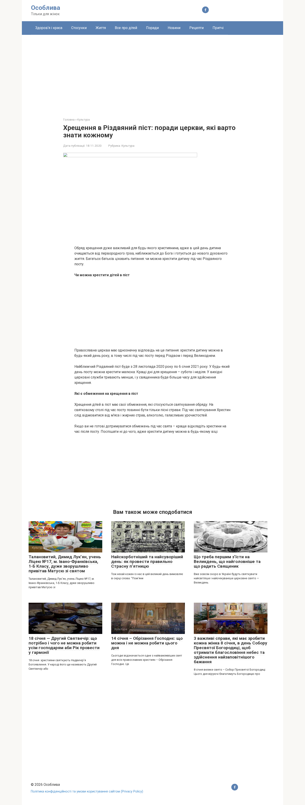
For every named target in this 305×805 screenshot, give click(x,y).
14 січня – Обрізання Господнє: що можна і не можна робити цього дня (147, 643)
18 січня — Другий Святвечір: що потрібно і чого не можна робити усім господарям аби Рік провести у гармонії (64, 645)
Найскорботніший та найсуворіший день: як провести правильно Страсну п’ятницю (147, 561)
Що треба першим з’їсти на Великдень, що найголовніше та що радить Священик (227, 561)
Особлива (45, 7)
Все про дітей (126, 28)
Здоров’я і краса (48, 28)
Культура (127, 145)
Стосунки (79, 28)
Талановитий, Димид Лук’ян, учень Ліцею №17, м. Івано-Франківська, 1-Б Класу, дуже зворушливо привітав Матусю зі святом (65, 563)
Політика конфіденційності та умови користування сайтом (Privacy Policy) (87, 791)
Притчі (218, 28)
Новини (174, 28)
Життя (101, 28)
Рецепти (196, 28)
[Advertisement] (152, 73)
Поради (152, 28)
